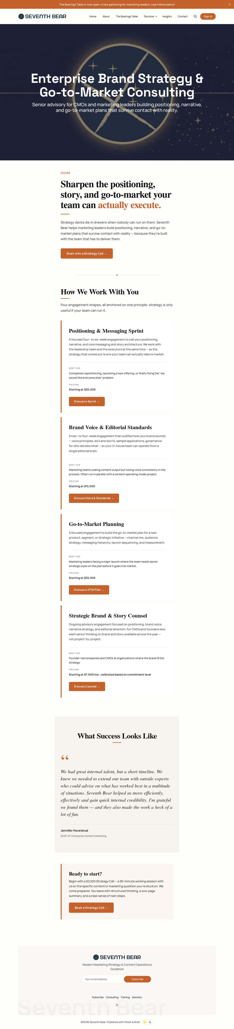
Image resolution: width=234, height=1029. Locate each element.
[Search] (195, 16)
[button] (147, 16)
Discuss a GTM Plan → (89, 590)
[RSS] (117, 1004)
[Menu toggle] (156, 16)
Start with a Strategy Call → (87, 253)
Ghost (127, 1022)
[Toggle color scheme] (147, 1022)
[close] (230, 4)
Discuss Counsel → (87, 686)
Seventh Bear (97, 1022)
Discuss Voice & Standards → (94, 498)
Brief (136, 1022)
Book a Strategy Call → (91, 908)
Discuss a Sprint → (87, 401)
